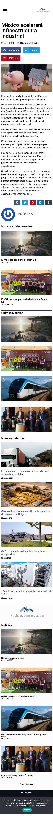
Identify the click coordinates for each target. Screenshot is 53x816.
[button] (4, 10)
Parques (18, 108)
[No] (48, 805)
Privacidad (26, 792)
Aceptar (27, 810)
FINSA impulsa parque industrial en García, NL (17, 696)
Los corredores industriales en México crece (17, 775)
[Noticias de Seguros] (40, 10)
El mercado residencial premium (19, 259)
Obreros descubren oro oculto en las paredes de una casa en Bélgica (25, 513)
